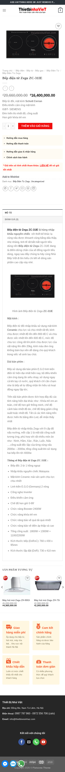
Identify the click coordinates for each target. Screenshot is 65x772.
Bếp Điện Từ (53, 70)
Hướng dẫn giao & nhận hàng (20, 152)
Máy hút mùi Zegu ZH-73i (47, 600)
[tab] (32, 212)
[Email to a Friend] (22, 188)
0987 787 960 (23, 713)
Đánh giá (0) (11, 219)
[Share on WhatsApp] (5, 188)
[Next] (62, 593)
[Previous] (2, 593)
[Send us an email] (29, 742)
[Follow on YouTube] (43, 742)
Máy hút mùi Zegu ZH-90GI (16, 600)
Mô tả (8, 213)
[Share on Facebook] (11, 188)
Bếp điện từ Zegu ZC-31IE (22, 229)
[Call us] (36, 742)
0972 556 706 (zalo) (43, 713)
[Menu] (4, 10)
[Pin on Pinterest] (28, 188)
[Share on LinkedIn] (33, 188)
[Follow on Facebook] (21, 742)
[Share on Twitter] (16, 188)
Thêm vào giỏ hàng (35, 126)
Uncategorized (37, 181)
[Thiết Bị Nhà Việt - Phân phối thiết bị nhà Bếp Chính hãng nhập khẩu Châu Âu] (32, 10)
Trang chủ (7, 70)
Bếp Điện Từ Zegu (11, 73)
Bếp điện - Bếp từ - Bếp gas (29, 70)
